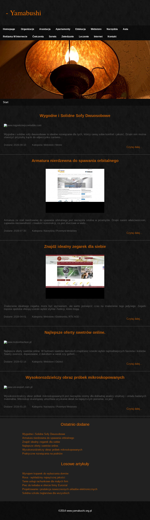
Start (5, 102)
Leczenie (84, 36)
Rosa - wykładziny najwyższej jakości (43, 477)
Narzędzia (112, 29)
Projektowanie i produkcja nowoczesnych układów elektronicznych (59, 489)
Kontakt (112, 36)
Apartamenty (63, 29)
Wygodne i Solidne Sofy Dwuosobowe (75, 115)
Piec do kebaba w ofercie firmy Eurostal (44, 485)
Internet (98, 36)
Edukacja (80, 29)
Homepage (9, 29)
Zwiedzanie (68, 36)
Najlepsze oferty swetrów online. (75, 332)
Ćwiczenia (38, 36)
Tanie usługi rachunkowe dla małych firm (45, 481)
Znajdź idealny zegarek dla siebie (75, 246)
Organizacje (27, 29)
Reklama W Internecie (15, 36)
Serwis (52, 36)
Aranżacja (45, 29)
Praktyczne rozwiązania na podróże (42, 453)
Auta (125, 29)
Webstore (96, 29)
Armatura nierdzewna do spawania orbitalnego (75, 160)
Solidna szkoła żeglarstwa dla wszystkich (45, 493)
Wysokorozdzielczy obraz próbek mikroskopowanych (75, 377)
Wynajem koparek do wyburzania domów (45, 473)
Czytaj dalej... (134, 147)
